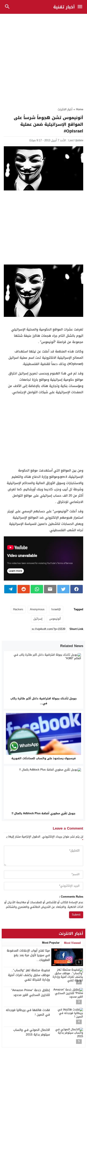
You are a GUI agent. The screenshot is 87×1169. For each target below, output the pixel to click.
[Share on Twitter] (63, 589)
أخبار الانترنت (65, 109)
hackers (18, 609)
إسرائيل (37, 618)
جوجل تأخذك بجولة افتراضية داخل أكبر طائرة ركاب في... (43, 701)
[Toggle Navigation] (81, 6)
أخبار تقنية (64, 7)
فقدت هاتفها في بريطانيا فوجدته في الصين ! (28, 1012)
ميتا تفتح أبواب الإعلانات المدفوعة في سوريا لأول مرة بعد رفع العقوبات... (28, 955)
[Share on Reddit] (24, 589)
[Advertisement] (43, 58)
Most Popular (51, 942)
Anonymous (37, 609)
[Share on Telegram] (10, 589)
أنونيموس (55, 618)
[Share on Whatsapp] (37, 589)
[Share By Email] (50, 589)
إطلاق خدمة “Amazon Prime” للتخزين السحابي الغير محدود (30, 992)
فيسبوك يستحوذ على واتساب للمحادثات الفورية (43, 758)
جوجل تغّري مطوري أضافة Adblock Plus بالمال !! (43, 813)
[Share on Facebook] (76, 589)
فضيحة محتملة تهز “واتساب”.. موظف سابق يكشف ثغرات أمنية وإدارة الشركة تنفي (29, 975)
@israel (56, 609)
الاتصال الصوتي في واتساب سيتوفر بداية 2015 (31, 1032)
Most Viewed (72, 942)
